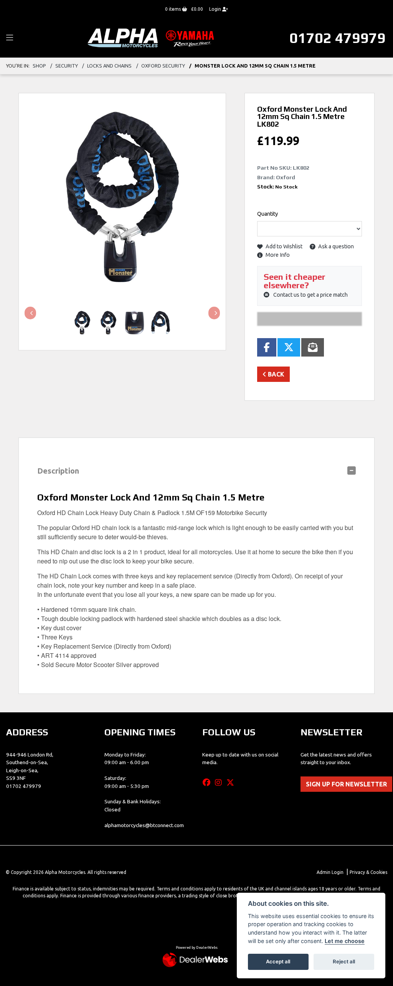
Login (215, 9)
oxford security (163, 65)
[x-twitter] (232, 782)
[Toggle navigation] (10, 38)
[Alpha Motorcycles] (152, 38)
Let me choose (345, 941)
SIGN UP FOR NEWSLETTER (346, 784)
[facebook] (208, 782)
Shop (39, 65)
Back (275, 374)
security (66, 65)
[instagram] (220, 782)
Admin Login (330, 872)
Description (58, 470)
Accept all (278, 961)
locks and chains (109, 65)
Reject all (344, 961)
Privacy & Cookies (368, 872)
